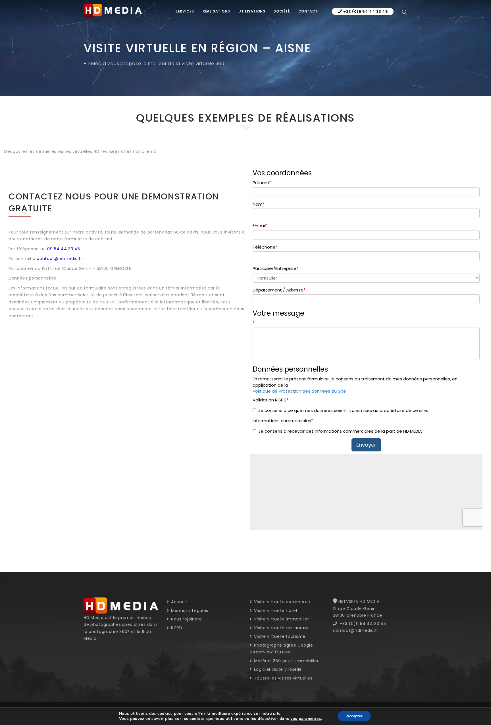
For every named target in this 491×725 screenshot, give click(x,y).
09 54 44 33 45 (63, 249)
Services (184, 11)
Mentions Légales (189, 610)
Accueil (178, 602)
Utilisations (251, 11)
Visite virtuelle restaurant (281, 628)
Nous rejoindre (186, 619)
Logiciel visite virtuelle (277, 669)
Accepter (354, 716)
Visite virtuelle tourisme (279, 636)
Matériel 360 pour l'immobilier (286, 661)
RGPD (176, 628)
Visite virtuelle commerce (281, 602)
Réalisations (216, 11)
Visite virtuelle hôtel (275, 610)
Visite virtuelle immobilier (281, 619)
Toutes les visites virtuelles (283, 678)
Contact (308, 11)
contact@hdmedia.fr (59, 258)
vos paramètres (305, 718)
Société (282, 11)
